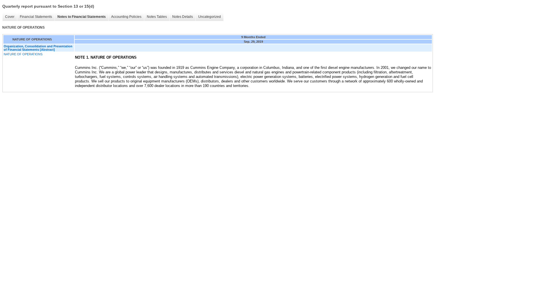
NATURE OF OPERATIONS (23, 54)
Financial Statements (36, 17)
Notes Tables (157, 17)
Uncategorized (209, 17)
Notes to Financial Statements (81, 17)
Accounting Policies (126, 17)
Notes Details (182, 17)
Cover (9, 17)
